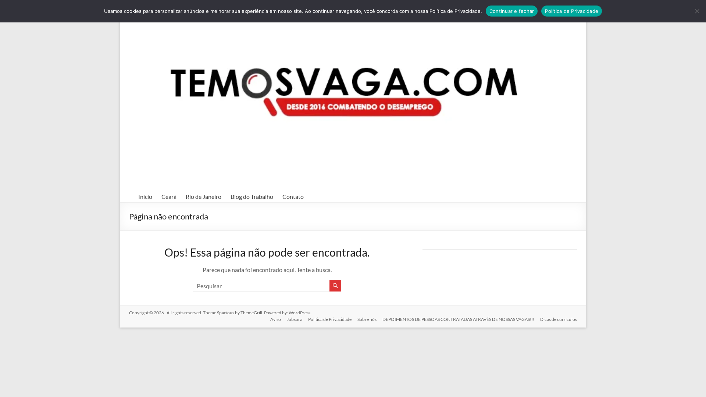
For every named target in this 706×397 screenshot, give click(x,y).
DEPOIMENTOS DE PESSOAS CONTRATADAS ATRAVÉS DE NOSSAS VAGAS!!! (458, 319)
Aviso (275, 319)
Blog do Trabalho (252, 196)
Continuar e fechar (511, 11)
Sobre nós (367, 319)
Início (145, 196)
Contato (293, 196)
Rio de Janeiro (203, 196)
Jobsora (294, 319)
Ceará (168, 196)
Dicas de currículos (558, 319)
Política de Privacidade (330, 319)
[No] (696, 11)
